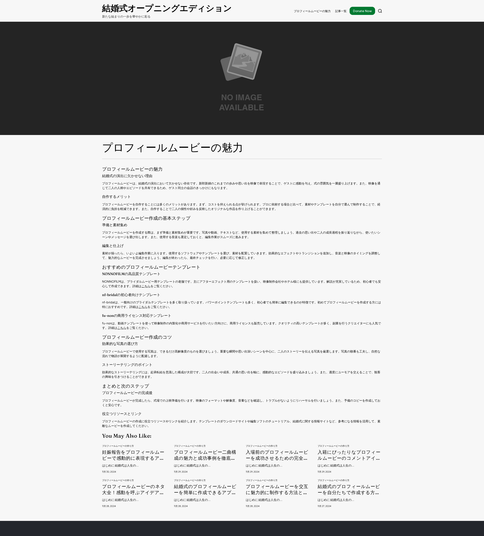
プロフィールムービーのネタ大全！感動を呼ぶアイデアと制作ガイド (133, 490)
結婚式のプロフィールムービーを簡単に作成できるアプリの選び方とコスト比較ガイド (205, 490)
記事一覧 (341, 11)
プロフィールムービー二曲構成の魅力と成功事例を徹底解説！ (205, 455)
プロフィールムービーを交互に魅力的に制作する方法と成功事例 (277, 490)
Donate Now (362, 11)
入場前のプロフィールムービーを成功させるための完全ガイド (277, 455)
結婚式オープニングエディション (167, 8)
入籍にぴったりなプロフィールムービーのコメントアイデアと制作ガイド (349, 455)
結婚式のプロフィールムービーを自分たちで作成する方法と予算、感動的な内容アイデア (349, 490)
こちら (145, 286)
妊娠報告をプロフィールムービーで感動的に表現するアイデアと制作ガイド (133, 455)
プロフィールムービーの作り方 (118, 446)
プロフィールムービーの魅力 (312, 11)
